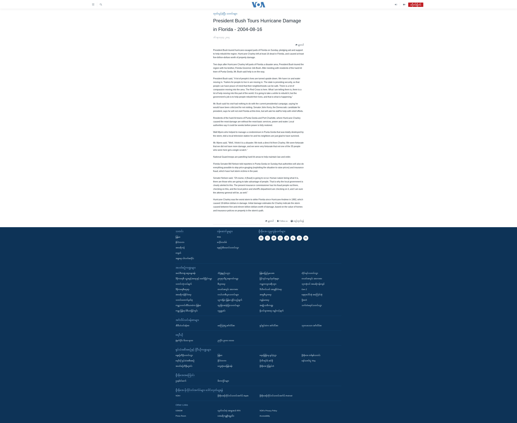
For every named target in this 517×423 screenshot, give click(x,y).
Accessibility (265, 416)
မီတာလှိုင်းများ (223, 381)
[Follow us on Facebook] (261, 238)
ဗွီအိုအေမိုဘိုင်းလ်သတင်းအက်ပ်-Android (276, 396)
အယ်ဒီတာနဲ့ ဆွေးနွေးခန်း (186, 273)
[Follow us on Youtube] (273, 238)
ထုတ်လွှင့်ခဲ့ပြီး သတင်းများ (225, 14)
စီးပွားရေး (221, 284)
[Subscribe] (305, 238)
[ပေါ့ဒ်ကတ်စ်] (299, 238)
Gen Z (304, 289)
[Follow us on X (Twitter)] (267, 238)
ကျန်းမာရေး (264, 300)
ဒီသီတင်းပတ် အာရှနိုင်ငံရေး (271, 289)
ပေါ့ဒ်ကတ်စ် (222, 242)
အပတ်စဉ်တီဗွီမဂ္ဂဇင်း (184, 366)
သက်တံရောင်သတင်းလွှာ (312, 305)
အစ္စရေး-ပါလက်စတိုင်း (185, 258)
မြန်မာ (178, 237)
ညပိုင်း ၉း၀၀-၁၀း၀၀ (226, 340)
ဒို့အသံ (304, 300)
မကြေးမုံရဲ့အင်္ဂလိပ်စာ (226, 325)
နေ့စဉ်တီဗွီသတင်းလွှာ (184, 355)
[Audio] (396, 4)
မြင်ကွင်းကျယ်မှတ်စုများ (269, 279)
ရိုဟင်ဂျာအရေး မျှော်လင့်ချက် (272, 311)
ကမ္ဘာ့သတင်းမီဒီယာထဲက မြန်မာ (188, 305)
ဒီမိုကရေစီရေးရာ (182, 289)
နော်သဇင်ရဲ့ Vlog (308, 360)
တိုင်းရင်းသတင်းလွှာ (310, 273)
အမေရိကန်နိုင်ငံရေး (183, 295)
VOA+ (178, 396)
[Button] (299, 45)
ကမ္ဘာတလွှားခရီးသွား (268, 284)
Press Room (181, 416)
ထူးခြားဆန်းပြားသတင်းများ (229, 305)
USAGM (179, 410)
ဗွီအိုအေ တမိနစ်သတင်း (311, 355)
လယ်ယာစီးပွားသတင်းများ (228, 295)
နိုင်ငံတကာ (180, 242)
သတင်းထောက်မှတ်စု (184, 300)
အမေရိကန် (180, 248)
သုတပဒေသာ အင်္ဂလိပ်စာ (312, 325)
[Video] (404, 4)
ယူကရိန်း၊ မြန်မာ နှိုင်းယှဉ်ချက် (230, 300)
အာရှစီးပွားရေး (266, 295)
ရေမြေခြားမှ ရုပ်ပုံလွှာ (268, 355)
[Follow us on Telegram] (286, 238)
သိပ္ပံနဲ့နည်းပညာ (224, 273)
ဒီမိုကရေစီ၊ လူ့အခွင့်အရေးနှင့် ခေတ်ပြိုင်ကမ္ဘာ (194, 279)
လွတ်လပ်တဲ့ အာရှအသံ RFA (229, 410)
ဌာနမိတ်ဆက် (181, 381)
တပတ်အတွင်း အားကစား (228, 289)
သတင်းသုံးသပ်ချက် (184, 284)
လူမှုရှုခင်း (222, 311)
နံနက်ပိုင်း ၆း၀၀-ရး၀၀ (184, 340)
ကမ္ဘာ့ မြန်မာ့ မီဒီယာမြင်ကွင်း (187, 311)
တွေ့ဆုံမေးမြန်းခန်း (225, 366)
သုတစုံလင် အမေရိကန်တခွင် (313, 284)
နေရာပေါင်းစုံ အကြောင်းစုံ (312, 295)
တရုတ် (178, 253)
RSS (219, 237)
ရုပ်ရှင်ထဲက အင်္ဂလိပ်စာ (269, 325)
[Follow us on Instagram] (280, 238)
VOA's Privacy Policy (268, 410)
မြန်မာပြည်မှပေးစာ (267, 273)
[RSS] (293, 238)
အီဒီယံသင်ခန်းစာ (182, 325)
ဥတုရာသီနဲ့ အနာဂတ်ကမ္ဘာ (228, 279)
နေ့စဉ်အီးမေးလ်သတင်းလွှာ (228, 248)
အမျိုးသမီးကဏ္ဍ (266, 305)
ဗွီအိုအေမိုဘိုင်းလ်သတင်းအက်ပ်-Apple (233, 396)
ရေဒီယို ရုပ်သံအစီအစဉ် (185, 360)
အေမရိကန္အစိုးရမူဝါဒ (226, 416)
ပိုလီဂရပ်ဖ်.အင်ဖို (266, 360)
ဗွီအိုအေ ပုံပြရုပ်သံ (267, 366)
